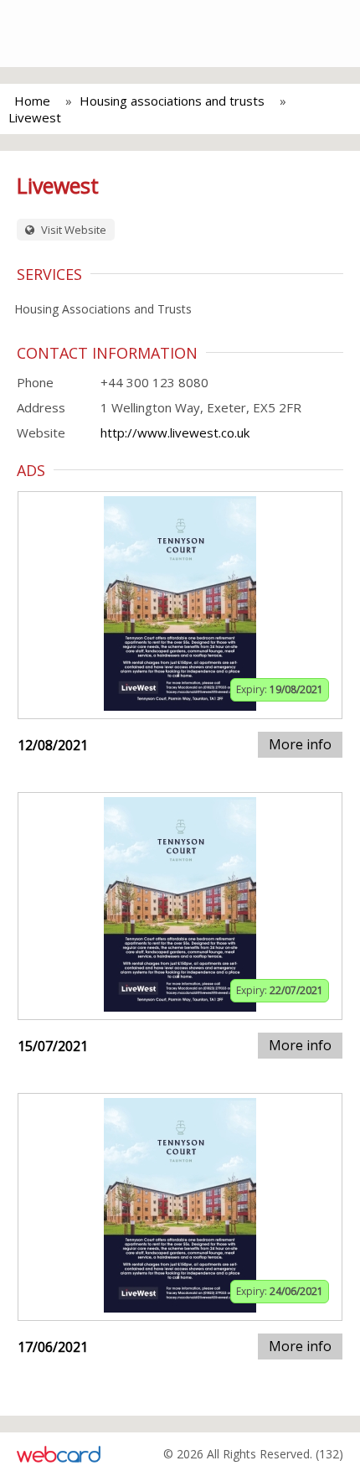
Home (32, 100)
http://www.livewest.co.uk (174, 432)
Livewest (34, 117)
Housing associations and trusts (172, 100)
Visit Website (72, 229)
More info (300, 744)
